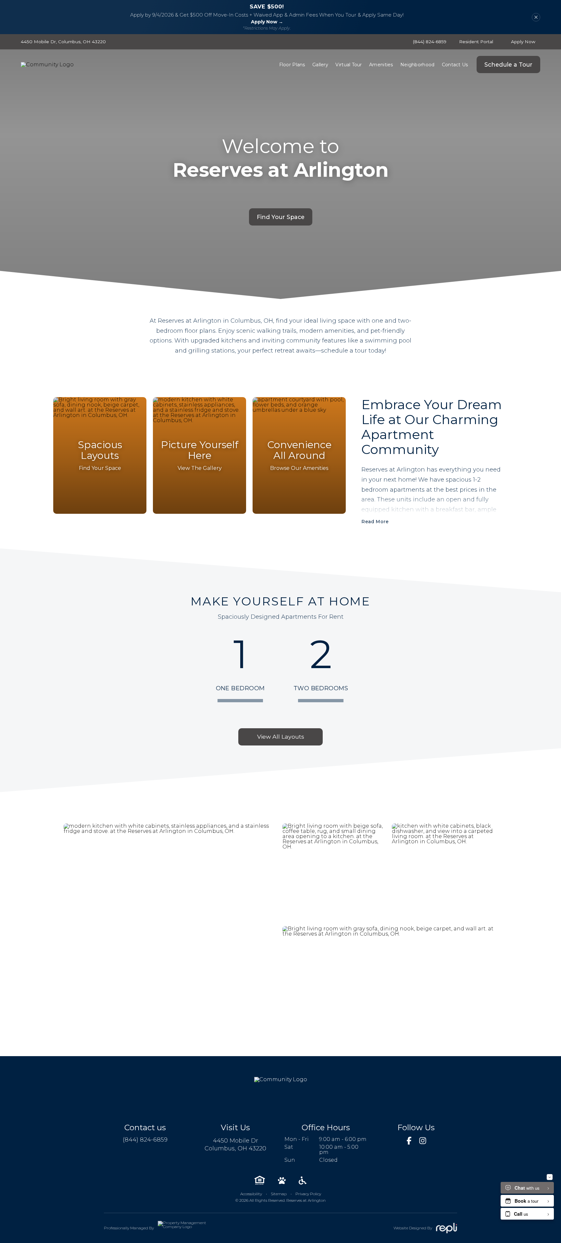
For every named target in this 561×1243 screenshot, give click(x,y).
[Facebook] (409, 1141)
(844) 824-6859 (429, 42)
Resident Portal (476, 41)
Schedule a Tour (508, 64)
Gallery (320, 65)
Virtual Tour (348, 65)
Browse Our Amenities (299, 468)
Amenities (381, 65)
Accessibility (251, 1193)
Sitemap (279, 1193)
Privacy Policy (308, 1193)
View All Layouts (280, 736)
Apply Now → (267, 22)
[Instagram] (423, 1141)
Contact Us (455, 65)
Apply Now (523, 41)
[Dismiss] (536, 17)
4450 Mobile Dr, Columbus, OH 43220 (63, 42)
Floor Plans (292, 65)
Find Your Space (281, 217)
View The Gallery (200, 468)
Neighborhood (417, 65)
